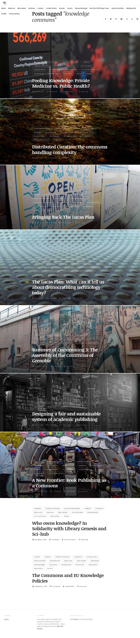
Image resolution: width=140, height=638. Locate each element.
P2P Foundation (66, 223)
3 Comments (52, 158)
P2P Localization (54, 343)
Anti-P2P (47, 194)
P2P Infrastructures (71, 136)
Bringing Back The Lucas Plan (63, 217)
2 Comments (57, 491)
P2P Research (52, 407)
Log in (6, 619)
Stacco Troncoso (67, 425)
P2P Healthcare (39, 73)
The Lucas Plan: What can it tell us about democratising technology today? (68, 287)
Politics (79, 73)
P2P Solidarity (68, 73)
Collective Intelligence (71, 62)
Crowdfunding (39, 465)
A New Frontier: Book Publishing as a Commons (69, 483)
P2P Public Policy (53, 73)
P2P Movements (88, 206)
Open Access (38, 512)
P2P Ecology (53, 564)
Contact (41, 8)
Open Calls (50, 512)
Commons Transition (41, 66)
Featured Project (68, 465)
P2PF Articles (93, 564)
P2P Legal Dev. (80, 564)
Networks (37, 132)
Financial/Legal (81, 8)
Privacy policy (14, 14)
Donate (62, 8)
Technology (57, 140)
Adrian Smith (66, 298)
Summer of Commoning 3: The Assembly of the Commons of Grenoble (65, 355)
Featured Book (53, 465)
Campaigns (37, 461)
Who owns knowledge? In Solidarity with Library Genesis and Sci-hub (69, 528)
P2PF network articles (41, 140)
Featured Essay (55, 560)
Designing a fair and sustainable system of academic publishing (66, 416)
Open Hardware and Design (43, 202)
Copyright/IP (57, 66)
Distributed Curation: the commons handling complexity (69, 149)
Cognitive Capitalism (51, 62)
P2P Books (37, 469)
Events (69, 8)
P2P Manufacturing (72, 206)
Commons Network (69, 91)
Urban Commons (93, 343)
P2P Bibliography (96, 465)
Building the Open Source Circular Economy (69, 194)
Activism (37, 62)
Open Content (39, 407)
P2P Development (39, 136)
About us (11, 8)
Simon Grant (65, 158)
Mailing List (131, 8)
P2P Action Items (55, 69)
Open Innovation (39, 69)
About (3, 8)
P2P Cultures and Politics (90, 69)
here (75, 619)
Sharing (89, 73)
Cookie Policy (51, 8)
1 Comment (55, 540)
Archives (31, 8)
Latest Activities (117, 8)
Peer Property (55, 516)
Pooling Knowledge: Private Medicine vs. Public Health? (61, 83)
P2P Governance (54, 136)
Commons (86, 62)
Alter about (21, 8)
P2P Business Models (93, 202)
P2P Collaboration (71, 69)
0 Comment (53, 91)
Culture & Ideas (70, 66)
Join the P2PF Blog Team (99, 8)
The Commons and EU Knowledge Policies (68, 578)
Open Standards (61, 202)
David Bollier (70, 491)
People (3, 14)
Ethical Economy (86, 66)
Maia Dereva (70, 366)
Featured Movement (77, 198)
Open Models (82, 465)
